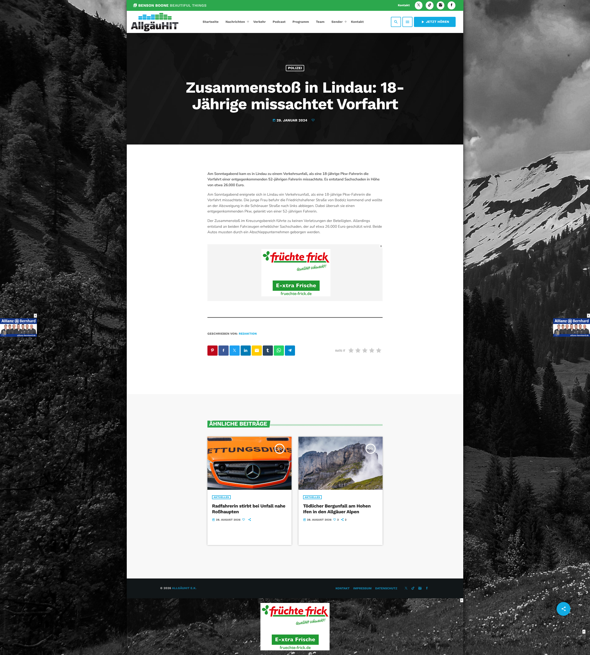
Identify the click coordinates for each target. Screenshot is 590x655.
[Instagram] (441, 5)
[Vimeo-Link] (154, 22)
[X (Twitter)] (419, 5)
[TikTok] (430, 5)
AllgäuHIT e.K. (184, 588)
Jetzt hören (434, 22)
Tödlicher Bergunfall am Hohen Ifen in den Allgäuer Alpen (337, 508)
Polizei (295, 68)
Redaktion (248, 334)
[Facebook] (451, 5)
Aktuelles (221, 497)
